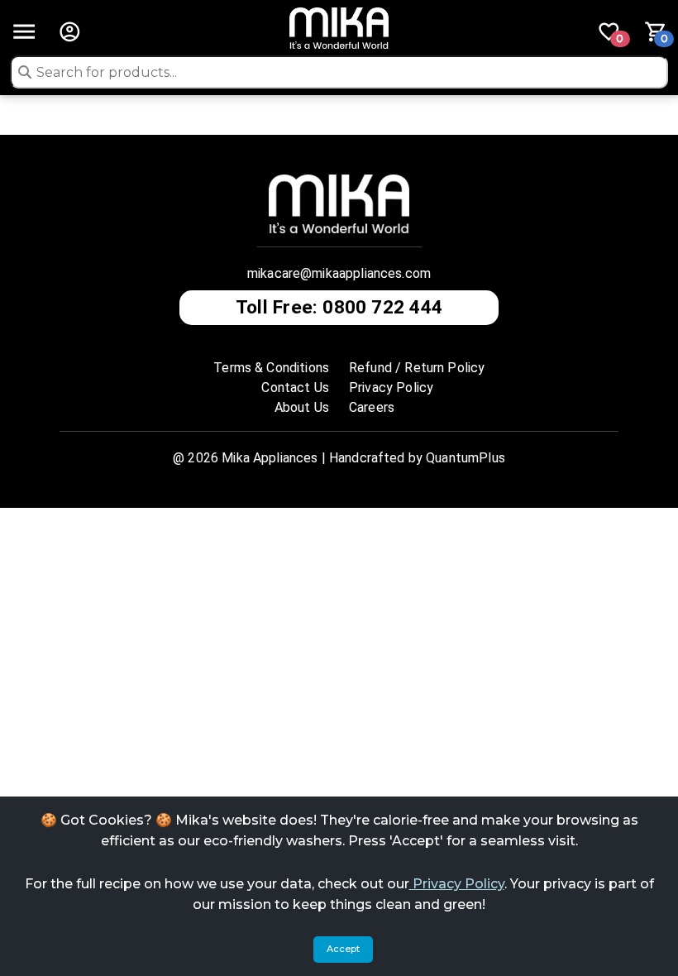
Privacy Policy (456, 884)
